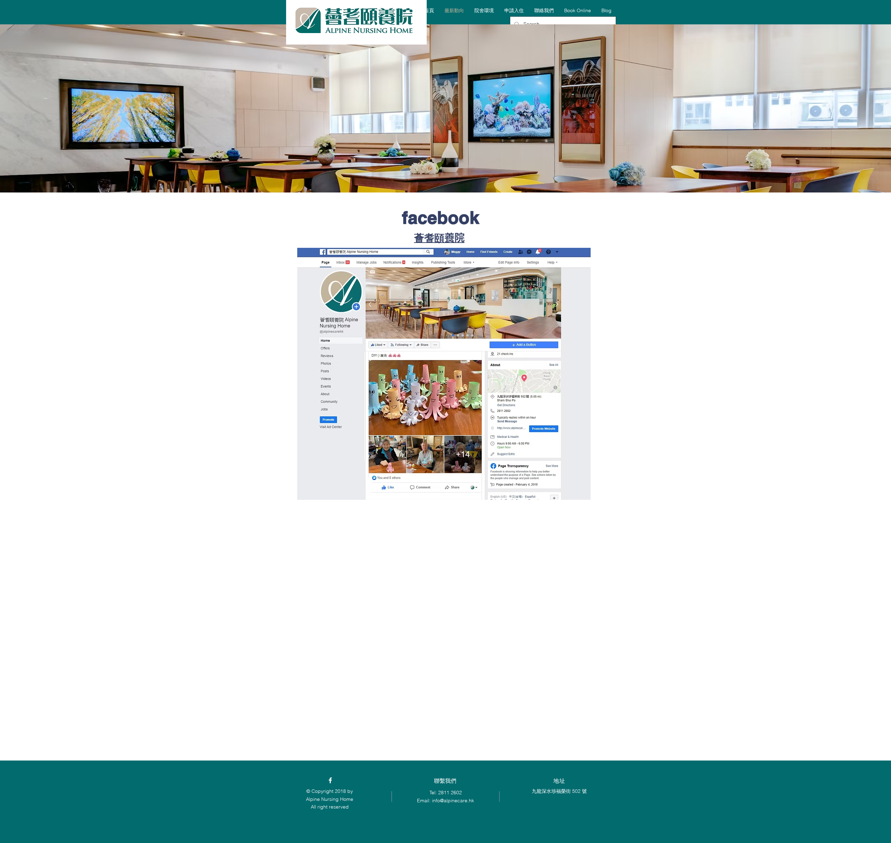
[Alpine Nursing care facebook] (330, 780)
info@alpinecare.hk (453, 800)
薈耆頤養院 (439, 238)
